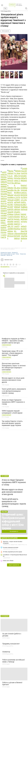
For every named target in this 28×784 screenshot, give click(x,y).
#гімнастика (23, 254)
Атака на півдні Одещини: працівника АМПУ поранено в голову (13, 402)
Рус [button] (5, 8)
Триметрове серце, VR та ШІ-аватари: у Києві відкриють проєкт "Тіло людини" (12, 353)
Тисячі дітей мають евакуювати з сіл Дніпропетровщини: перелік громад (14, 391)
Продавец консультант (11, 644)
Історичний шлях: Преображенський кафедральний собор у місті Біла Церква (13, 521)
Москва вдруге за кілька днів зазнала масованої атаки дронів (13, 380)
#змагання (3, 255)
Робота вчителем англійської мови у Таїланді (13, 661)
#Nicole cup (9, 255)
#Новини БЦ (15, 252)
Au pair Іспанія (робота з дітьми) (11, 635)
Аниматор (6, 652)
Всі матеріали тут (14, 531)
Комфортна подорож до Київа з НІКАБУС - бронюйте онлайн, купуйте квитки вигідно (13, 341)
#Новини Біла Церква (6, 252)
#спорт (17, 254)
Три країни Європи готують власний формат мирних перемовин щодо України (12, 423)
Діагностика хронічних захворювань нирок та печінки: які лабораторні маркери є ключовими (14, 366)
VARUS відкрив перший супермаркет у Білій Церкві (12, 412)
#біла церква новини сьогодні (8, 254)
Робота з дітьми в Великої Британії (12, 683)
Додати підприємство (14, 565)
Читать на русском (5, 30)
